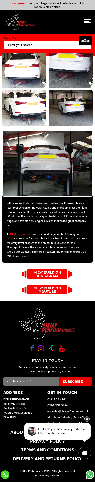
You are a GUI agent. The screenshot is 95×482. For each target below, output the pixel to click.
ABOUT (18, 432)
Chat (90, 474)
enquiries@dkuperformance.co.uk (68, 411)
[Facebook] (32, 348)
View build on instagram (47, 274)
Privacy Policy (47, 441)
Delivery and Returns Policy (47, 459)
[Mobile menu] (87, 21)
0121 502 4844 (57, 399)
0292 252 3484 (58, 405)
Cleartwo (55, 475)
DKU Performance (21, 234)
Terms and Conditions (47, 450)
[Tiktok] (51, 348)
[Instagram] (41, 348)
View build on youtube (47, 290)
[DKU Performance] (20, 20)
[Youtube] (62, 348)
